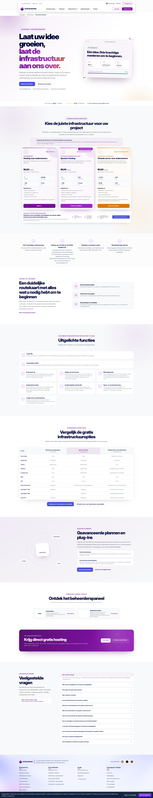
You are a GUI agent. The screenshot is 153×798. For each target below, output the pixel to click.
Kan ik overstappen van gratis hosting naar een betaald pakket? (79, 721)
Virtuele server (23, 781)
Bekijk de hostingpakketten (103, 569)
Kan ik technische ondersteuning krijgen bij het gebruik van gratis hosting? (82, 731)
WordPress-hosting (25, 775)
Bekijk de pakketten (27, 84)
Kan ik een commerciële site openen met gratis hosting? (77, 715)
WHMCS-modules (53, 773)
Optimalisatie (85, 9)
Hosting (61, 9)
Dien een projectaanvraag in (27, 312)
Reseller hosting (24, 773)
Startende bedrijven (83, 773)
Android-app (82, 779)
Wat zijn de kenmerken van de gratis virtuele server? (76, 710)
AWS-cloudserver (24, 784)
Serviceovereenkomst (113, 778)
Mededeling (110, 775)
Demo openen (70, 613)
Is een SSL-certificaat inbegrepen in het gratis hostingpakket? (79, 726)
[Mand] (109, 9)
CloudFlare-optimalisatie (55, 781)
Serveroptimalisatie (54, 778)
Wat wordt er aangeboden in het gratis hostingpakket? (77, 684)
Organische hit (52, 770)
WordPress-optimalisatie (55, 775)
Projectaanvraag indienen (120, 217)
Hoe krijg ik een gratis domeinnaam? (72, 690)
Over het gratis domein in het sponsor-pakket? (75, 700)
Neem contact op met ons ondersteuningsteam (32, 701)
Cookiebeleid (111, 787)
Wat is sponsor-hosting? (69, 695)
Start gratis (106, 640)
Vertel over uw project (44, 84)
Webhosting (30, 14)
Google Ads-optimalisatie (56, 784)
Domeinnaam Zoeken (85, 569)
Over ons (109, 773)
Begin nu (39, 205)
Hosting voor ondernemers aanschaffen (60, 504)
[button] (41, 3)
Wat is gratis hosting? (68, 674)
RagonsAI (80, 775)
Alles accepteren (145, 795)
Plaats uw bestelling (76, 205)
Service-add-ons (83, 770)
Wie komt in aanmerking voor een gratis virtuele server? (77, 705)
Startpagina (22, 14)
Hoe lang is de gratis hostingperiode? (72, 736)
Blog (108, 770)
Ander (95, 9)
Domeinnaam (50, 9)
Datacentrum (72, 9)
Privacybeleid (111, 784)
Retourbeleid (110, 781)
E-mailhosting (23, 778)
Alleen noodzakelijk (130, 795)
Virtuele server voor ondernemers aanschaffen (90, 504)
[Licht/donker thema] (104, 3)
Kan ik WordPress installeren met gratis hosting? (75, 741)
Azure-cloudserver (24, 787)
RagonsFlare (22, 790)
